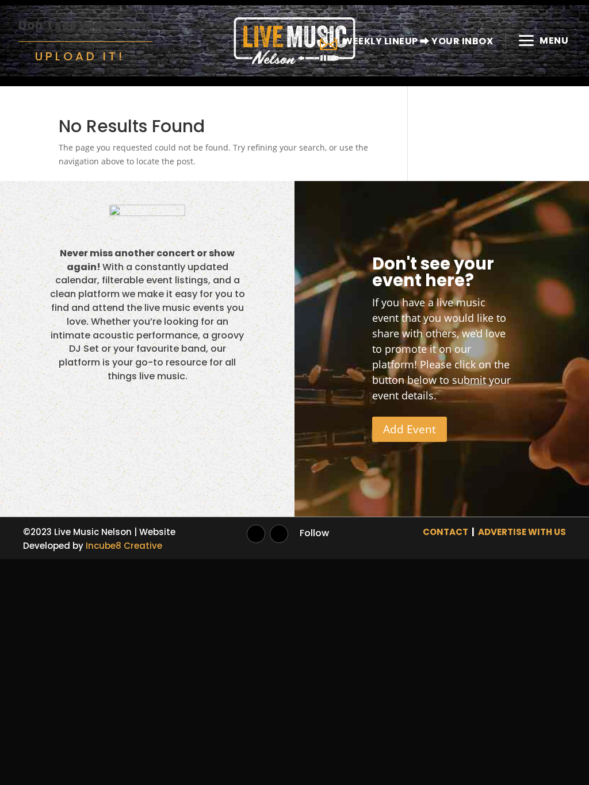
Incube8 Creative (124, 546)
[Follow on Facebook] (279, 534)
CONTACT (445, 532)
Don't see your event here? (433, 272)
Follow (314, 533)
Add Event (409, 429)
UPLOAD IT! (80, 56)
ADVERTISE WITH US (522, 532)
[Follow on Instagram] (256, 534)
